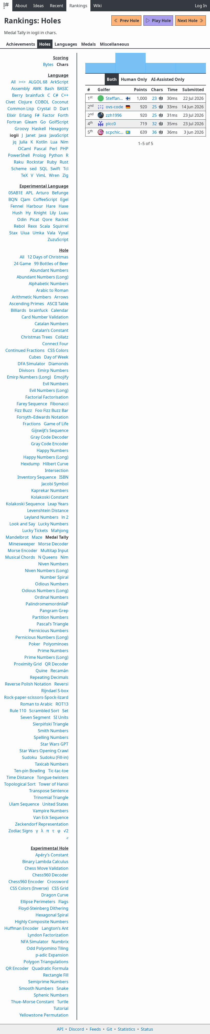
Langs (66, 44)
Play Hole (161, 20)
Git (109, 1029)
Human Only (134, 79)
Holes (44, 44)
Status (147, 1029)
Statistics (126, 1029)
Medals (88, 44)
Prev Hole (129, 20)
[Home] (6, 5)
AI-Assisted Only (167, 79)
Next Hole (187, 20)
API (60, 1029)
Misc (114, 44)
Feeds (95, 1029)
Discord (76, 1029)
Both (112, 79)
